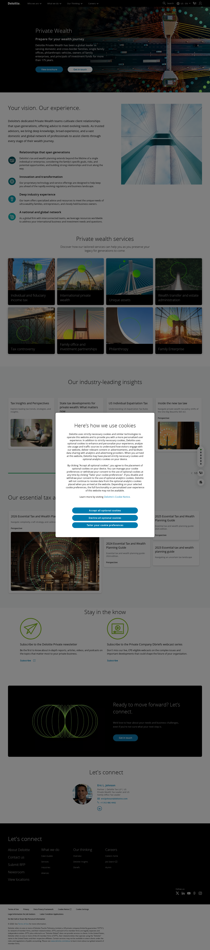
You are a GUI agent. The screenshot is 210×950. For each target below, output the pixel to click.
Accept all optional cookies (105, 510)
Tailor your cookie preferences (105, 525)
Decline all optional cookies (105, 517)
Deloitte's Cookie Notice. (117, 496)
